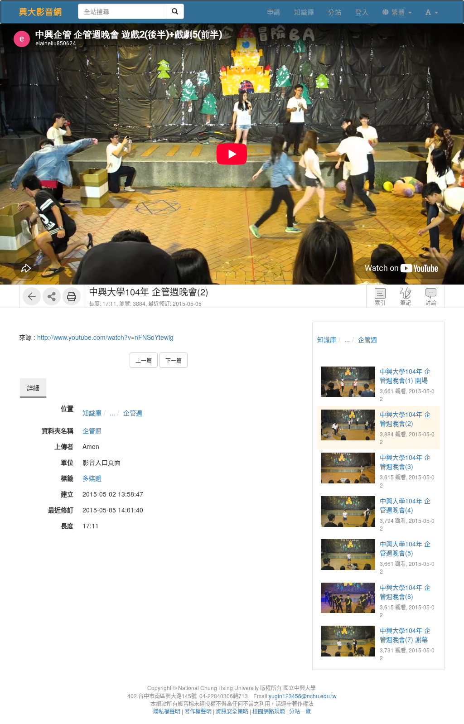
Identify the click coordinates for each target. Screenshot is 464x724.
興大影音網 (40, 12)
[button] (432, 11)
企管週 (132, 412)
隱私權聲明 (166, 711)
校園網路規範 (268, 711)
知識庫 (92, 412)
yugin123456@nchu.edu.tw (303, 696)
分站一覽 (300, 711)
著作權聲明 (198, 711)
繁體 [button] (398, 11)
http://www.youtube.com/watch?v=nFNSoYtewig (105, 337)
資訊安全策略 (232, 711)
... (112, 412)
